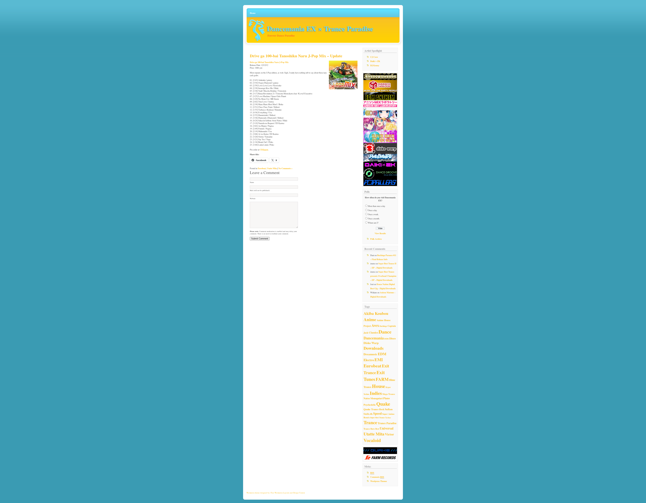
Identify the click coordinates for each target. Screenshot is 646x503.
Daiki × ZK (375, 61)
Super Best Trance (377, 417)
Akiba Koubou (376, 313)
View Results (380, 233)
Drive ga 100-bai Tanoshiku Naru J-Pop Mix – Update (296, 56)
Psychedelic (370, 404)
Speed (377, 413)
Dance (385, 331)
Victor (389, 434)
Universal (386, 428)
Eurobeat (262, 168)
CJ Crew (374, 56)
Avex (375, 325)
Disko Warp (371, 343)
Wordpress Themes (378, 481)
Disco (392, 338)
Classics (373, 333)
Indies (376, 393)
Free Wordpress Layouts (280, 492)
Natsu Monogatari (373, 398)
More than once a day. (376, 206)
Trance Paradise (387, 423)
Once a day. (372, 210)
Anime (370, 319)
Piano (386, 398)
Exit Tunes (374, 375)
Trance (370, 422)
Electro (369, 359)
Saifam (389, 409)
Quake (383, 403)
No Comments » (285, 168)
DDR (386, 338)
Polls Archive (376, 238)
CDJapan (264, 149)
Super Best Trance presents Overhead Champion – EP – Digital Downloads (383, 275)
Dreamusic (370, 354)
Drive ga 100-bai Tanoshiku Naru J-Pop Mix (269, 62)
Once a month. (374, 218)
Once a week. (373, 214)
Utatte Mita (272, 168)
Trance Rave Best (371, 428)
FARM (382, 379)
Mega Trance (388, 394)
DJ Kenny (374, 65)
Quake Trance (371, 409)
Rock (381, 409)
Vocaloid (372, 440)
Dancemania (374, 338)
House (378, 386)
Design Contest (299, 492)
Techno (388, 417)
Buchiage (383, 326)
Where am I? (373, 222)
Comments (377, 476)
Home (253, 12)
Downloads (374, 348)
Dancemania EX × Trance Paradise (320, 28)
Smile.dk (368, 414)
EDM (382, 353)
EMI (378, 359)
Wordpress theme (253, 492)
